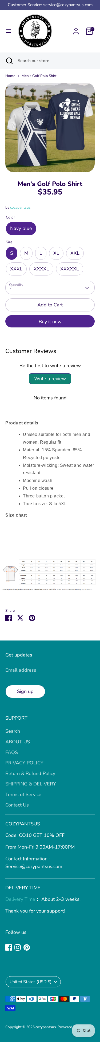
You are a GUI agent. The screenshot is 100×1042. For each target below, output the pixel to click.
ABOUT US (17, 742)
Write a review (50, 378)
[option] (50, 127)
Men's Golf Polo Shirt (39, 75)
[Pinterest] (26, 947)
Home (10, 75)
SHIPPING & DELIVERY (30, 784)
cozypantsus (20, 207)
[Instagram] (17, 947)
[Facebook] (8, 947)
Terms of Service (23, 794)
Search (12, 731)
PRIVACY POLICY (24, 763)
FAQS (11, 752)
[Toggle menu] (8, 31)
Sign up (25, 691)
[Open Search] (9, 60)
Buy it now (50, 321)
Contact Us (17, 805)
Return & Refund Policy (30, 773)
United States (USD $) (30, 982)
